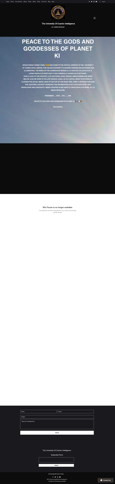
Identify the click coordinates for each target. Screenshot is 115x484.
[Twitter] (91, 1)
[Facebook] (89, 1)
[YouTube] (96, 1)
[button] (94, 17)
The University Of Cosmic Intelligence (58, 24)
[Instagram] (94, 1)
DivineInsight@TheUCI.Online (56, 474)
